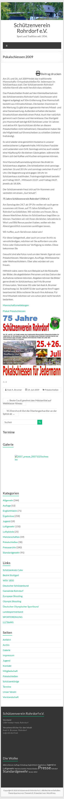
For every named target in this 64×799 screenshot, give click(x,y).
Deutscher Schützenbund (16, 585)
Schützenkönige (11, 681)
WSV (35, 772)
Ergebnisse (8, 516)
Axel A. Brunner (14, 389)
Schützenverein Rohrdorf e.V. (32, 28)
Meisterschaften (11, 536)
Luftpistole (8, 531)
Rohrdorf (54, 769)
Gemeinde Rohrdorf (13, 590)
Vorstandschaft (11, 697)
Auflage (7, 505)
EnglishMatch (10, 510)
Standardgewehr (11, 552)
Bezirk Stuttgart (11, 575)
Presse (44, 767)
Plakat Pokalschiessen (14, 311)
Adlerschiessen (8, 765)
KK (55, 765)
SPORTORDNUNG (12, 617)
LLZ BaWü (8, 622)
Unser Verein (9, 691)
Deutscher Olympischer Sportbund (21, 606)
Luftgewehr (9, 526)
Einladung (23, 765)
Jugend (6, 521)
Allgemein (8, 500)
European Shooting (12, 596)
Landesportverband (13, 611)
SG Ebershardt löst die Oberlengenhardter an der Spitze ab (30, 412)
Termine (7, 686)
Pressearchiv (9, 547)
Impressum (8, 655)
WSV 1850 (8, 580)
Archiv (6, 644)
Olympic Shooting (12, 601)
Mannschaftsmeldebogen (16, 305)
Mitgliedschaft (10, 671)
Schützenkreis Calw (13, 570)
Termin (30, 772)
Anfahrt (7, 639)
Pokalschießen (51, 389)
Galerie (6, 650)
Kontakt (7, 665)
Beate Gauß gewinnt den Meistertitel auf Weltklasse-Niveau (27, 402)
